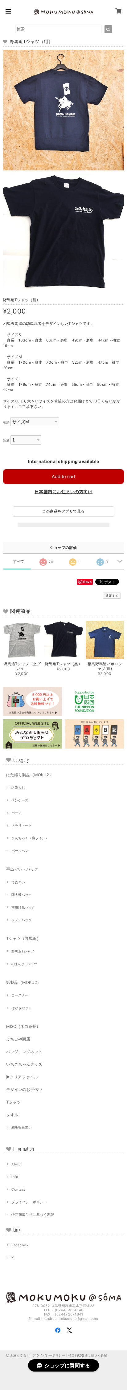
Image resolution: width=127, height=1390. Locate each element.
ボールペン (19, 851)
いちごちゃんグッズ (24, 1064)
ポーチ (16, 813)
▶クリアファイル (22, 1076)
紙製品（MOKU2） (23, 982)
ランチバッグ (21, 920)
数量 (6, 440)
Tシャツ (13, 1102)
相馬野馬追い (21, 1127)
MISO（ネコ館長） (23, 1026)
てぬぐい (18, 882)
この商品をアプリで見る (63, 511)
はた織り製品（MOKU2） (29, 774)
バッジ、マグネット (24, 1051)
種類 (6, 422)
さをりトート (21, 825)
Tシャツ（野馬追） (23, 938)
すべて (18, 561)
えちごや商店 (18, 1039)
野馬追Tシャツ (22, 951)
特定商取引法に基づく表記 (32, 1214)
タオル (12, 1114)
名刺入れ (18, 787)
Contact (18, 1189)
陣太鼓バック (21, 895)
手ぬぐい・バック (22, 869)
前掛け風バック (23, 907)
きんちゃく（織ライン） (30, 838)
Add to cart (63, 476)
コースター (19, 995)
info (14, 1177)
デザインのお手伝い (24, 1089)
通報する (111, 595)
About (16, 1164)
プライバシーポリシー (29, 1202)
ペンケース (19, 800)
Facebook (19, 1245)
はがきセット (21, 1008)
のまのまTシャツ (24, 964)
